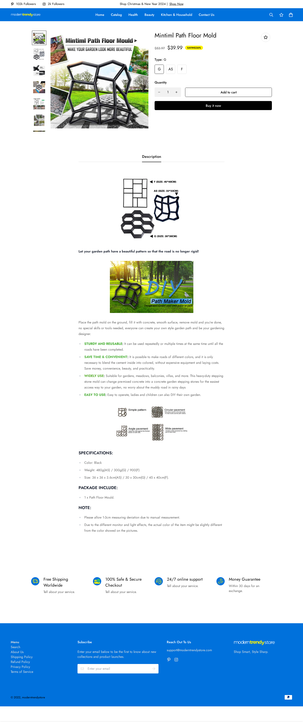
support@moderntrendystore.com (189, 650)
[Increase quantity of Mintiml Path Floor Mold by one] (176, 92)
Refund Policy (20, 661)
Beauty (149, 14)
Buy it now (213, 105)
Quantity (161, 82)
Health (133, 14)
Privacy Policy (20, 666)
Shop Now (176, 4)
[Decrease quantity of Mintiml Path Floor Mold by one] (159, 92)
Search (15, 647)
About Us (17, 652)
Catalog (116, 14)
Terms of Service (22, 671)
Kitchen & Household (176, 14)
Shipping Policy (22, 657)
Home (99, 14)
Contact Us (206, 14)
